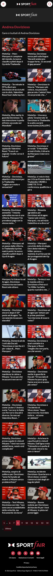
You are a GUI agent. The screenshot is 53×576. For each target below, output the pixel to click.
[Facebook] (13, 553)
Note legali (40, 558)
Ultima (8, 528)
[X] (26, 553)
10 (27, 523)
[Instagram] (19, 553)
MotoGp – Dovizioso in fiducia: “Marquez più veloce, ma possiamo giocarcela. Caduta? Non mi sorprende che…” (39, 89)
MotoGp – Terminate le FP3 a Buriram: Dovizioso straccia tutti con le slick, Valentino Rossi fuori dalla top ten (13, 89)
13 (42, 523)
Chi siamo (12, 558)
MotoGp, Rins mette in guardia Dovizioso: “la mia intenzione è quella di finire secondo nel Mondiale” (13, 120)
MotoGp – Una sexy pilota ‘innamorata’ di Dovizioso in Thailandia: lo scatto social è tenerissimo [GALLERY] (39, 120)
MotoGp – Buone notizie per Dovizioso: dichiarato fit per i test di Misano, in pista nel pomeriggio (38, 507)
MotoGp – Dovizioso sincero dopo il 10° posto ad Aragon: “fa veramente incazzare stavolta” (12, 315)
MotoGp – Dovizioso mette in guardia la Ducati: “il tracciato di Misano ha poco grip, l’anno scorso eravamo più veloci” (38, 378)
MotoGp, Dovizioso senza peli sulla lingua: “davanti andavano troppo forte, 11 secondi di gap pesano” (39, 58)
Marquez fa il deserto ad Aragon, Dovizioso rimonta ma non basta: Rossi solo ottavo (13, 283)
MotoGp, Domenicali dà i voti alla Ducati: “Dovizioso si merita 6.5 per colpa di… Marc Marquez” (13, 345)
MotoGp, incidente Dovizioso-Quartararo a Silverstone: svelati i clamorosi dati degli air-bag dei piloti (39, 476)
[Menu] (3, 4)
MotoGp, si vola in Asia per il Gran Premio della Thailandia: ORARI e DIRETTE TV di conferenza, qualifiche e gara (39, 183)
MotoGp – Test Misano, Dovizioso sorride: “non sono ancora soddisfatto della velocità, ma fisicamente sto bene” (13, 507)
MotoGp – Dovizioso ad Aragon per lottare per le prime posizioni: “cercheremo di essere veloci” (39, 315)
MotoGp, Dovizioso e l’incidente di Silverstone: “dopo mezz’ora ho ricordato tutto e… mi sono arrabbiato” (38, 411)
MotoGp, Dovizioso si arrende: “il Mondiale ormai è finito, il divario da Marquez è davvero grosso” (39, 151)
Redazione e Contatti (26, 558)
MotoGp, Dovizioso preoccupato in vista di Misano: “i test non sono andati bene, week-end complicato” (13, 443)
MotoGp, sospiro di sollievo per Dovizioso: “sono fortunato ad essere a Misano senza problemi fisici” (13, 476)
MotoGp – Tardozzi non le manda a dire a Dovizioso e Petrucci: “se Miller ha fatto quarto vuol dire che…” (39, 284)
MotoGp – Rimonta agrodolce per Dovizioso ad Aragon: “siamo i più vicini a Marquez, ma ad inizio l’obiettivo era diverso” (38, 216)
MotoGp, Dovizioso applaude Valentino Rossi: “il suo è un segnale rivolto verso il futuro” (13, 151)
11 (32, 523)
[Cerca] (49, 4)
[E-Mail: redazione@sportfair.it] (38, 553)
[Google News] (32, 553)
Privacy (26, 563)
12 (37, 523)
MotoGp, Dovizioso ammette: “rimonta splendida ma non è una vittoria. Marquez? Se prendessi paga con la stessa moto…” (13, 216)
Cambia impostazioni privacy (26, 567)
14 (47, 523)
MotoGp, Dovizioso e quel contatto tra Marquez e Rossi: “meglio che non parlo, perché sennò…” (38, 345)
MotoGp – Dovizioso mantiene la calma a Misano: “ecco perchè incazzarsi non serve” (12, 375)
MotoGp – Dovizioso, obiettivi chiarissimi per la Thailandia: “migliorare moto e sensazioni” (13, 181)
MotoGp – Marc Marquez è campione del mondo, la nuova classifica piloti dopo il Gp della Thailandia (12, 58)
